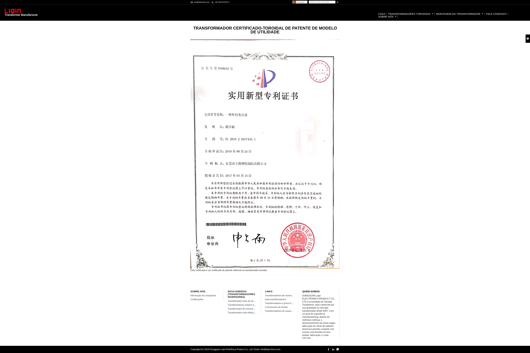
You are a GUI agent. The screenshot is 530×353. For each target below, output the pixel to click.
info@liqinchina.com (201, 2)
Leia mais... (307, 338)
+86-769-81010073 (222, 2)
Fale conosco (496, 14)
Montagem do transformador (458, 14)
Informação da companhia (203, 295)
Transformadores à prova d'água (281, 303)
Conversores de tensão (276, 307)
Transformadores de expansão (280, 311)
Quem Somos (311, 291)
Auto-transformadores (275, 299)
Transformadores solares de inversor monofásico (251, 305)
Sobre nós (386, 16)
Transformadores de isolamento (280, 295)
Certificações (196, 299)
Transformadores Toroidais (409, 14)
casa (381, 14)
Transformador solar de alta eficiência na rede (250, 301)
